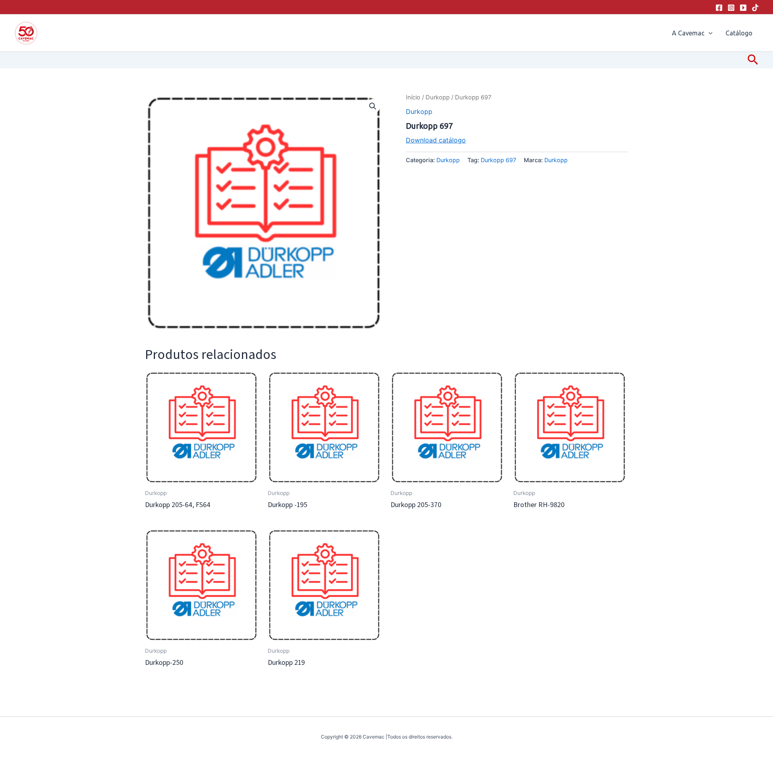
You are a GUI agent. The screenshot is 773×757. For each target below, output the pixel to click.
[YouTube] (743, 7)
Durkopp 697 (498, 160)
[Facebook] (719, 7)
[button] (709, 33)
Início (413, 97)
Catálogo (738, 33)
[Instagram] (731, 7)
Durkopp (438, 97)
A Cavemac (688, 33)
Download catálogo (436, 140)
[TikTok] (755, 7)
